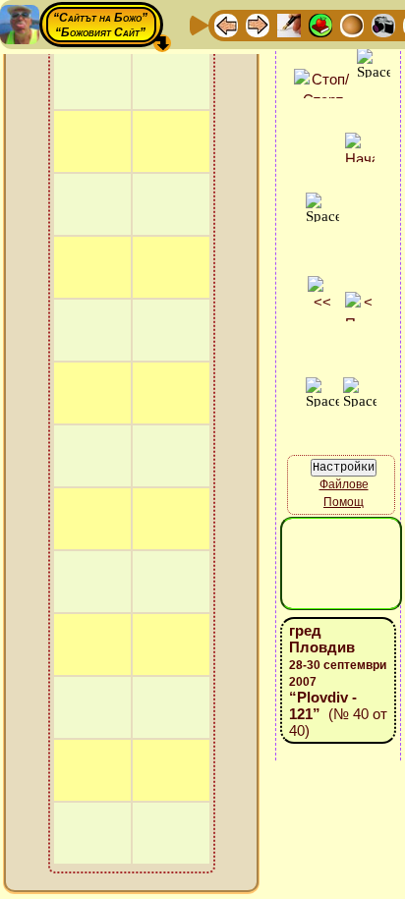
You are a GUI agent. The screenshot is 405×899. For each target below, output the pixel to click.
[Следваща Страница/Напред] (257, 24)
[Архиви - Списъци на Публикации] (289, 24)
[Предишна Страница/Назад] (226, 24)
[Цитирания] (320, 24)
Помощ (343, 502)
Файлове (344, 484)
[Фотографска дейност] (383, 24)
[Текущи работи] (352, 24)
